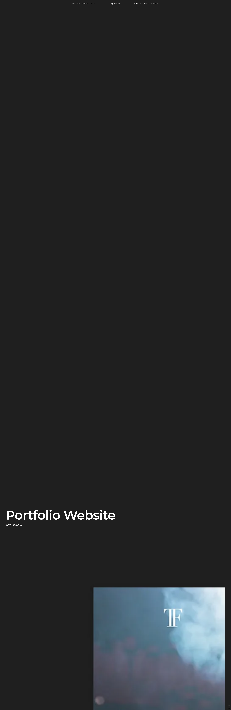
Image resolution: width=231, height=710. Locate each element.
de (229, 708)
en (229, 705)
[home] (115, 4)
